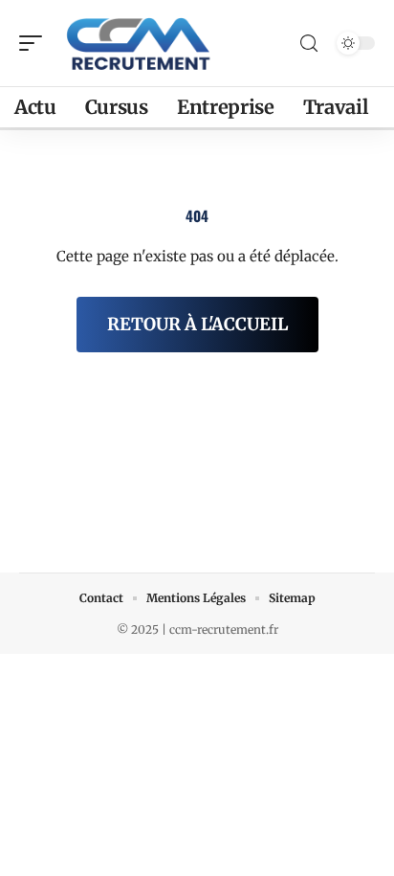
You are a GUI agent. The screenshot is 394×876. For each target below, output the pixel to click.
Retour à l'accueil (197, 324)
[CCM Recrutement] (138, 43)
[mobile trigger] (35, 43)
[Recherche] (309, 43)
